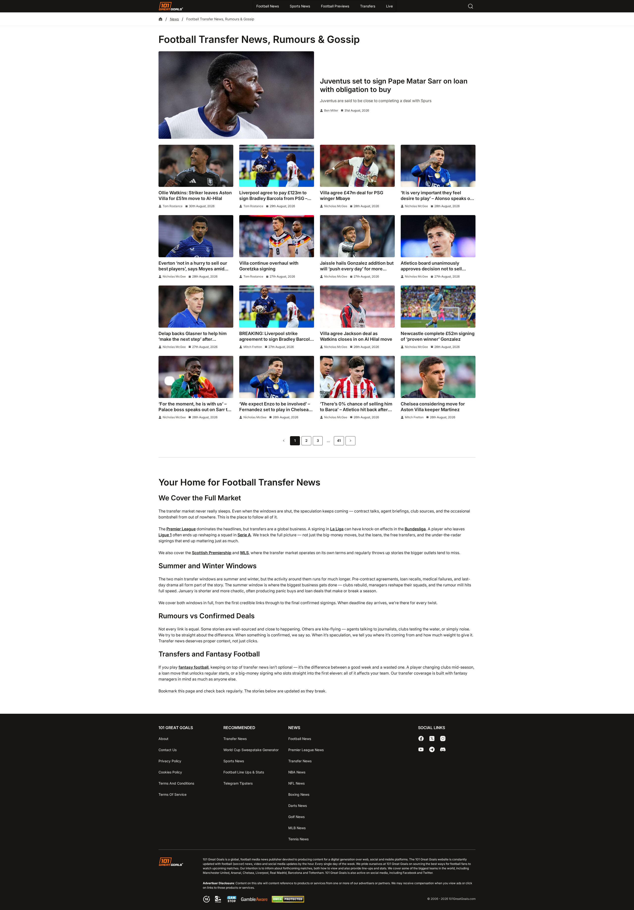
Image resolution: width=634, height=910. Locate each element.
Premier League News (306, 750)
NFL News (296, 783)
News (174, 19)
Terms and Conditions (176, 783)
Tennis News (298, 839)
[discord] (443, 749)
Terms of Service (172, 794)
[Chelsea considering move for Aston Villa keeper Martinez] (438, 377)
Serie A (244, 534)
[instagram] (443, 738)
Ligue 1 (165, 534)
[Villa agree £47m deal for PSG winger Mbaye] (357, 166)
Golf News (296, 817)
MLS (244, 552)
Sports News (300, 6)
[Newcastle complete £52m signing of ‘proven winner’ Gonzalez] (438, 306)
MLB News (297, 828)
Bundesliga (415, 528)
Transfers (367, 6)
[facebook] (421, 738)
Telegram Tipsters (238, 783)
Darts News (297, 805)
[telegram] (432, 749)
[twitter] (432, 738)
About (163, 739)
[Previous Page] (284, 440)
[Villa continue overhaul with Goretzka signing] (276, 236)
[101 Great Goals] (174, 880)
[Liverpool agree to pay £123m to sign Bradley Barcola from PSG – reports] (276, 166)
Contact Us (167, 750)
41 (339, 440)
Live (389, 6)
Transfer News (235, 739)
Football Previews (335, 6)
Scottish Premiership (211, 552)
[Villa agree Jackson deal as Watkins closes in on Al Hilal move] (357, 306)
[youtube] (421, 749)
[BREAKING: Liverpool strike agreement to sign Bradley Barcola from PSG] (276, 306)
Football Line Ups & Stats (243, 772)
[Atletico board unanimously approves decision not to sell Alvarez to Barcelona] (438, 236)
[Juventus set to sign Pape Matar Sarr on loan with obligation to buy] (236, 95)
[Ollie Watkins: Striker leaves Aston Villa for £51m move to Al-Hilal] (195, 166)
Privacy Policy (169, 761)
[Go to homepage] (170, 6)
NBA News (296, 772)
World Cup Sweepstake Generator (251, 750)
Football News (267, 6)
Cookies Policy (170, 772)
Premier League (181, 528)
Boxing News (298, 794)
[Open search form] (471, 6)
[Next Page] (350, 440)
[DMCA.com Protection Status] (288, 901)
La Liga (336, 528)
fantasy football (194, 667)
